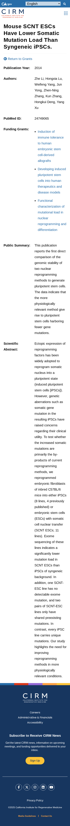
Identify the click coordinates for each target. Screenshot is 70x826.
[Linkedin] (43, 787)
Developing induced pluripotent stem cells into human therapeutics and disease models (52, 180)
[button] (64, 4)
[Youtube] (51, 787)
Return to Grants (19, 59)
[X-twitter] (27, 787)
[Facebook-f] (18, 787)
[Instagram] (35, 787)
